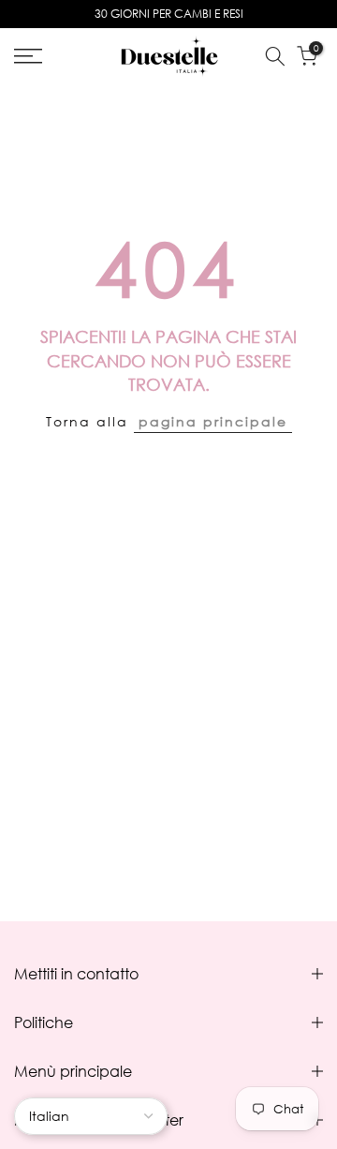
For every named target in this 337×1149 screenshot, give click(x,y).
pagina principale (213, 421)
